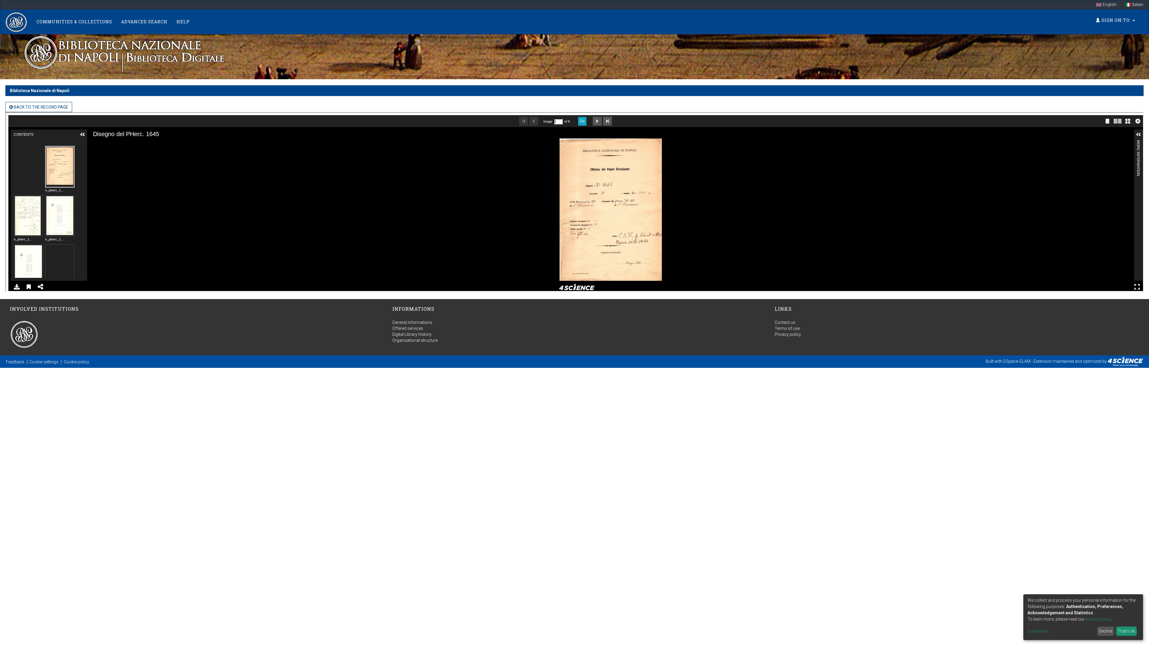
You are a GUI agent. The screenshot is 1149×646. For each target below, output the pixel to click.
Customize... (1039, 631)
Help (183, 22)
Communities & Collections (74, 22)
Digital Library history (411, 334)
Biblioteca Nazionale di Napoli (39, 90)
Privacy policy (788, 334)
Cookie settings (43, 361)
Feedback (15, 361)
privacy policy (1098, 619)
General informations (412, 322)
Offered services (407, 328)
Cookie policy (76, 361)
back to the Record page (40, 107)
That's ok (1126, 631)
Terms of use (787, 328)
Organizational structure (415, 340)
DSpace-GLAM (1017, 361)
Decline (1105, 631)
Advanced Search (144, 22)
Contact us (785, 322)
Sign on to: (1116, 20)
